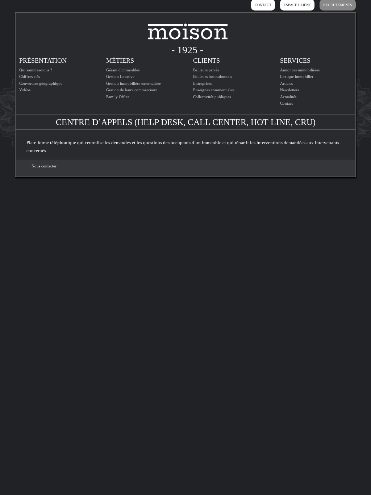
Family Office (117, 97)
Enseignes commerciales (213, 90)
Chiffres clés (29, 76)
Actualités (288, 97)
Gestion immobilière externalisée (133, 83)
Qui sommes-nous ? (35, 70)
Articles (286, 83)
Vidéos (24, 90)
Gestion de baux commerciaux (131, 90)
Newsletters (289, 90)
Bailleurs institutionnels (212, 76)
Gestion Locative (120, 76)
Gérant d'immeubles (122, 70)
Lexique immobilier (296, 76)
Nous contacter (44, 166)
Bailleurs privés (206, 70)
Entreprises (202, 83)
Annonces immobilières (300, 70)
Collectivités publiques (212, 97)
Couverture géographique (40, 83)
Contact (286, 103)
